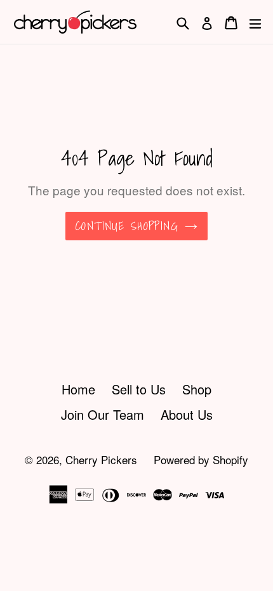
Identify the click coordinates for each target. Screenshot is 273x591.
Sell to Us (139, 389)
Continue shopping (127, 226)
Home (78, 389)
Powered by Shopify (201, 459)
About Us (187, 414)
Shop (196, 389)
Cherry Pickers (101, 459)
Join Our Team (102, 414)
